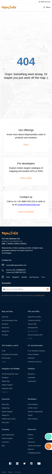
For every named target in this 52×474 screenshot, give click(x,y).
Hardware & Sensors (34, 362)
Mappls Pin (5, 331)
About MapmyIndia (8, 435)
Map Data (5, 317)
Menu (48, 7)
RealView (5, 324)
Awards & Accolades (34, 446)
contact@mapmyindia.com (28, 205)
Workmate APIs (33, 328)
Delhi (8, 277)
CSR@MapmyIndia (34, 453)
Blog (3, 446)
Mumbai (24, 277)
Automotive (31, 377)
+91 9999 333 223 (44, 2)
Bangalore (15, 277)
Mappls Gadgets (7, 385)
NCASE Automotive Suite (10, 374)
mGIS (3, 351)
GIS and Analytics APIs (35, 335)
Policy (10, 472)
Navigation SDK (7, 388)
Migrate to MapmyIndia (35, 411)
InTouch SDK (32, 324)
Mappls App (6, 381)
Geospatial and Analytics (10, 354)
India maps (5, 422)
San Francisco (34, 277)
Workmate (31, 358)
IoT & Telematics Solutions (36, 351)
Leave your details (26, 211)
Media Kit (31, 449)
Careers (30, 438)
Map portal (5, 404)
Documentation (33, 404)
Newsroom (31, 442)
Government (32, 381)
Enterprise (31, 374)
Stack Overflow (33, 419)
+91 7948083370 (16, 270)
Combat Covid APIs (34, 320)
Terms (4, 472)
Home (26, 144)
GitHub (30, 415)
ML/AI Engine (6, 358)
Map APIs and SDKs (34, 317)
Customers (5, 442)
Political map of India (8, 419)
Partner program (7, 438)
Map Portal (5, 328)
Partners (30, 435)
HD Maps (5, 335)
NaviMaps (5, 377)
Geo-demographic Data (9, 320)
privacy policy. (40, 295)
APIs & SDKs (26, 178)
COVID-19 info (32, 408)
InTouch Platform (33, 354)
